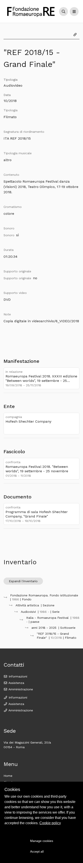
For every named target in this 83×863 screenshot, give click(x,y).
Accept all (37, 851)
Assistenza (16, 683)
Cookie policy (50, 823)
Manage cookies (41, 841)
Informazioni (17, 676)
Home (8, 775)
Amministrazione (20, 689)
